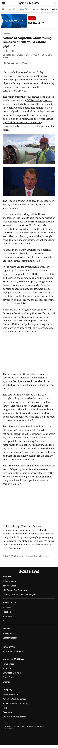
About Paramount (11, 694)
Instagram (7, 616)
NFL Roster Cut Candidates (15, 590)
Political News (9, 581)
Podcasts (7, 668)
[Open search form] (54, 3)
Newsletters (8, 664)
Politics (44, 9)
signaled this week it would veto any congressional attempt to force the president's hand (28, 126)
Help (5, 708)
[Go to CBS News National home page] (29, 3)
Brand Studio (9, 677)
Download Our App (12, 673)
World (35, 9)
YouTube (7, 607)
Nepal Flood (24, 9)
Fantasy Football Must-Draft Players (19, 595)
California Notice (10, 638)
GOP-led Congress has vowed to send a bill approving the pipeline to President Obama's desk (28, 104)
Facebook (7, 612)
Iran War (12, 9)
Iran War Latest (9, 586)
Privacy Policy (9, 633)
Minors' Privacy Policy (13, 651)
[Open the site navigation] (10, 3)
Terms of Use (9, 647)
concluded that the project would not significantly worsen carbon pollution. (27, 480)
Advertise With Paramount (15, 699)
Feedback (7, 712)
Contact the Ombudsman (14, 717)
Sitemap (6, 682)
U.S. (4, 9)
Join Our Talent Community (15, 703)
